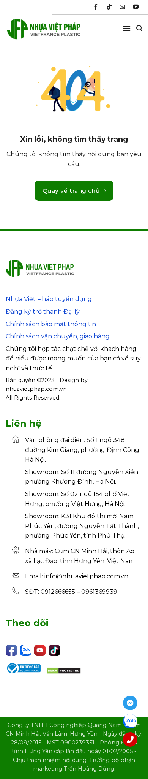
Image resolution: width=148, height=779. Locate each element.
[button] (126, 28)
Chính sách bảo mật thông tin (51, 324)
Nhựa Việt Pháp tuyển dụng (49, 299)
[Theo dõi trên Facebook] (96, 7)
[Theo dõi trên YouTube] (136, 7)
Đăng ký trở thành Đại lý (43, 311)
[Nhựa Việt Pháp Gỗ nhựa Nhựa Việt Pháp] (44, 32)
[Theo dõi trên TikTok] (109, 7)
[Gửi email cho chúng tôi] (122, 7)
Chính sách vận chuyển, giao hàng (58, 336)
